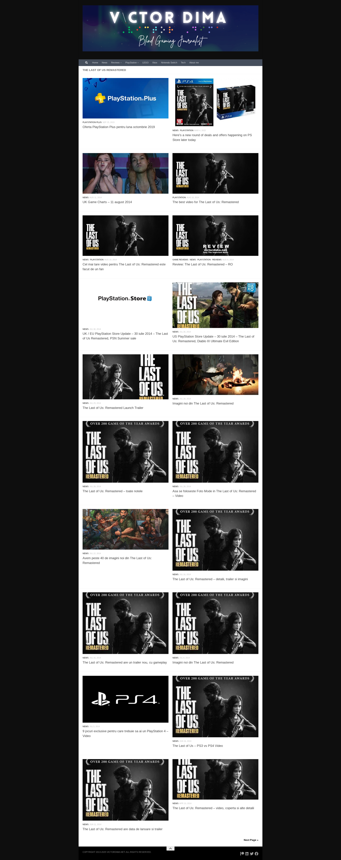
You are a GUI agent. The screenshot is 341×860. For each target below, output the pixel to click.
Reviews (115, 62)
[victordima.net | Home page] (170, 28)
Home (95, 62)
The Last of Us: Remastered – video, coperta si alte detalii (213, 808)
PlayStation (131, 62)
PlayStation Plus (92, 122)
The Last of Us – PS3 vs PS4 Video (197, 746)
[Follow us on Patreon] (242, 854)
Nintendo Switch (169, 62)
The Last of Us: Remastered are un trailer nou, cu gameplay (125, 662)
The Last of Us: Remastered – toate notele (113, 491)
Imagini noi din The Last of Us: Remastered (203, 403)
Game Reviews (180, 260)
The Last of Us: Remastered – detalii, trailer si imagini (210, 579)
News (104, 62)
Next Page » (251, 840)
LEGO (145, 62)
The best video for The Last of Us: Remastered (205, 202)
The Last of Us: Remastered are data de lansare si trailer (123, 829)
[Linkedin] (247, 854)
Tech (183, 62)
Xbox (154, 62)
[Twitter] (252, 854)
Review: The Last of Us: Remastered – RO (202, 264)
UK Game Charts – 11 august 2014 (107, 202)
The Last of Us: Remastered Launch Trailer (113, 408)
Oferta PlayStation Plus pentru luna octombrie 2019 (119, 127)
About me (194, 62)
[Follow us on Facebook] (256, 854)
